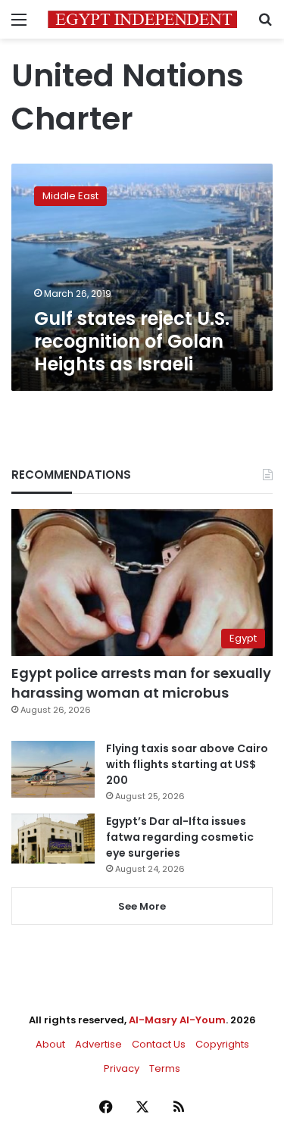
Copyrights (222, 1044)
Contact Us (159, 1044)
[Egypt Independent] (142, 19)
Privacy (121, 1068)
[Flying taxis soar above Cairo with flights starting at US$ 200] (53, 769)
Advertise (98, 1044)
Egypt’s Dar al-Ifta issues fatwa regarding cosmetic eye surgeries (180, 837)
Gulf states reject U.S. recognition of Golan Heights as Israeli (131, 341)
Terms (164, 1068)
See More (142, 906)
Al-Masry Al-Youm (177, 1020)
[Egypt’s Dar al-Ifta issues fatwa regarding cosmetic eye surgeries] (53, 839)
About (50, 1044)
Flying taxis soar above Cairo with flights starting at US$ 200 (187, 764)
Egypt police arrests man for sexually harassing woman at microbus (141, 682)
